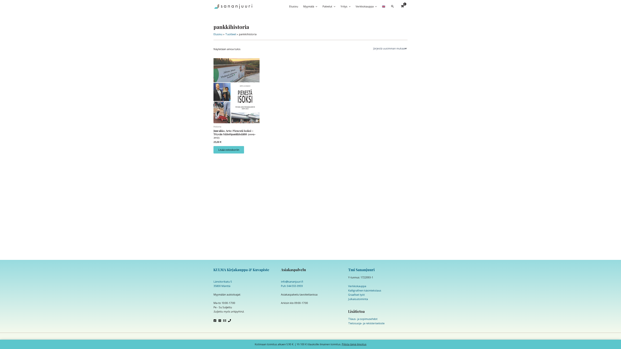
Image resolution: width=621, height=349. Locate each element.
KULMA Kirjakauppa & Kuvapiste (241, 269)
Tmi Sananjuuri (361, 269)
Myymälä (308, 6)
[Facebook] (214, 320)
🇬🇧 (383, 6)
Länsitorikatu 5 (222, 281)
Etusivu (293, 6)
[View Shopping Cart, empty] (402, 6)
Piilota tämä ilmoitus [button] (354, 344)
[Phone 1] (229, 320)
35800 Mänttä (221, 286)
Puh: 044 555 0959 (292, 286)
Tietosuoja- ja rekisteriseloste (366, 323)
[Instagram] (219, 320)
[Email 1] (224, 320)
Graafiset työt (356, 294)
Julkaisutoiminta (358, 299)
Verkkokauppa (365, 6)
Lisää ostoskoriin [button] (228, 150)
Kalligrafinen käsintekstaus (364, 290)
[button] (315, 6)
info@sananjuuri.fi (292, 281)
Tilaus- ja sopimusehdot (362, 319)
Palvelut (327, 6)
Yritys (344, 6)
